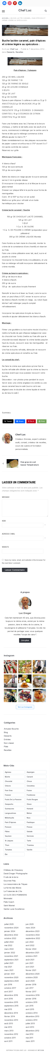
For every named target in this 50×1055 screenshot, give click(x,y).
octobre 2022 (10, 938)
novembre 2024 (11, 928)
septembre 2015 (11, 1006)
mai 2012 (29, 1034)
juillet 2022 (9, 942)
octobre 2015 (31, 1002)
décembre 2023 (32, 931)
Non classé (9, 743)
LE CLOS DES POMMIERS (15, 895)
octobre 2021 (31, 956)
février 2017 (31, 991)
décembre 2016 (11, 995)
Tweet (9, 421)
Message (5, 497)
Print (43, 421)
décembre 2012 (32, 1030)
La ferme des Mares (12, 888)
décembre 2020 (33, 974)
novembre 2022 (33, 935)
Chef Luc (25, 10)
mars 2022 (9, 949)
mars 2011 (30, 1041)
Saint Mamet (9, 905)
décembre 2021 (32, 952)
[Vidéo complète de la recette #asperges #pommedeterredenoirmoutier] (39, 666)
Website (5, 547)
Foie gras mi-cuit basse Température (30, 463)
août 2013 (8, 1023)
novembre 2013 (11, 1020)
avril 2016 (8, 998)
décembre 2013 (32, 1016)
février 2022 (31, 949)
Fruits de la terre (11, 877)
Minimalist (8, 898)
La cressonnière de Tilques (15, 884)
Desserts (10, 52)
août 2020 (30, 981)
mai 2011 (29, 1038)
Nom (4, 521)
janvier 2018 (31, 984)
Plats (6, 746)
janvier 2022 (9, 952)
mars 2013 (8, 1030)
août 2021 (30, 960)
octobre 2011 (10, 1038)
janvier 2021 (9, 974)
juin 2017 (29, 988)
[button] (3, 11)
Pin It (32, 421)
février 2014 (9, 1016)
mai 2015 (8, 1009)
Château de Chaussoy (13, 870)
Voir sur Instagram (25, 707)
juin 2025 (30, 924)
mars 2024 (30, 928)
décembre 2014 (11, 1013)
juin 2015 (29, 1006)
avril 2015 (30, 1009)
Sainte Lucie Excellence (14, 909)
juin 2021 (29, 963)
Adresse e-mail (8, 534)
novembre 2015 (11, 1002)
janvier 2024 (9, 931)
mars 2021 (8, 970)
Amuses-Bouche (11, 729)
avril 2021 (30, 967)
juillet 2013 (30, 1023)
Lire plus (25, 640)
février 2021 (31, 970)
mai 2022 (8, 945)
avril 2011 (8, 1041)
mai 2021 (8, 967)
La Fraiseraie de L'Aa (13, 891)
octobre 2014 (32, 1013)
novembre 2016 (33, 995)
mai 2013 (8, 1027)
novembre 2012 (11, 1034)
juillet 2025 (9, 924)
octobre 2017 (10, 988)
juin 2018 (8, 984)
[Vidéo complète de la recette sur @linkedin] (10, 681)
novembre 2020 (11, 977)
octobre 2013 (31, 1020)
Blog (6, 732)
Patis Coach (9, 902)
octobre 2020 (32, 977)
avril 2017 (8, 991)
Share (21, 421)
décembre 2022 (11, 935)
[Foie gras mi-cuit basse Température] (12, 463)
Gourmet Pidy (10, 881)
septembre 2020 (11, 981)
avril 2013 (30, 1027)
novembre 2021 (11, 956)
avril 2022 (30, 945)
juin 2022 (30, 942)
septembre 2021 (11, 960)
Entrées (7, 739)
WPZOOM (41, 1050)
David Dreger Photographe (15, 873)
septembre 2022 (33, 938)
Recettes (19, 52)
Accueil (5, 18)
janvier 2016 (31, 998)
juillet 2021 (8, 963)
